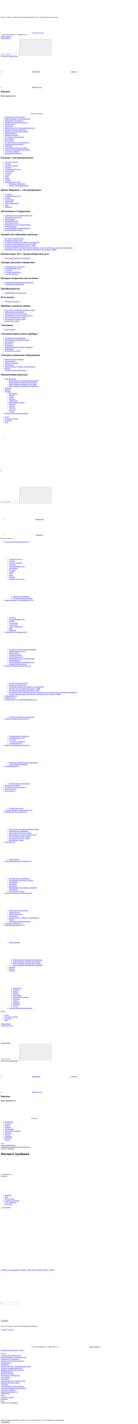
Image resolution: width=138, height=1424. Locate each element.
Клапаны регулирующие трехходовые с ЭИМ (20, 244)
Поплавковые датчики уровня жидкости (19, 315)
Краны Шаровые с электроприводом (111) (19, 600)
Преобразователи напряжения (15, 338)
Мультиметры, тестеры (13, 351)
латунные (8, 167)
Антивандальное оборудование (15, 370)
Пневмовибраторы (11, 221)
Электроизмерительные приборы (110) (18, 861)
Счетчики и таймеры (12, 151)
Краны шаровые (10, 379)
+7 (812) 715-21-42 (37, 33)
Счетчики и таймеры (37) (13, 923)
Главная (3, 1147)
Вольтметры (9, 345)
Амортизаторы (10, 219)
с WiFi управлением (12, 203)
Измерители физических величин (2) (17, 745)
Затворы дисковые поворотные (15, 130)
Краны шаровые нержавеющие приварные (23, 386)
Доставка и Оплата (11, 419)
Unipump (8, 180)
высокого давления (11, 165)
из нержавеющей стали (13, 169)
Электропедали (10, 361)
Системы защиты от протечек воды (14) (18, 810)
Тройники (16, 1002)
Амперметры (9, 349)
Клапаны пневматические (14, 230)
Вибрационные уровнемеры (14, 312)
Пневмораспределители (13, 217)
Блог (6, 422)
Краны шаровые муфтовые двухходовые (23, 382)
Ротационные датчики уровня (15, 319)
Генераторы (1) (10, 698)
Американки (13, 401)
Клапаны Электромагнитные (15, 117)
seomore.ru (14, 1403)
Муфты (11, 397)
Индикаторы (9, 365)
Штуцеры (12, 410)
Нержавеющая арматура (13, 153)
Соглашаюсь (5, 1422)
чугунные (8, 173)
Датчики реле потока (12, 301)
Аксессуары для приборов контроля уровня (20, 310)
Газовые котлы (10, 124)
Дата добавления (10, 1202)
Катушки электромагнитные (19, 185)
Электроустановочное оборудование (17, 150)
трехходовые (9, 201)
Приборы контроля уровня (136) (16, 812)
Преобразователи (11, 133)
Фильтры (8, 388)
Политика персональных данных (12, 1350)
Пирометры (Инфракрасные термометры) (19, 282)
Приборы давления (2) (12, 785)
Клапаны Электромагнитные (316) (17, 542)
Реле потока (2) (10, 791)
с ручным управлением (13, 272)
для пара (8, 164)
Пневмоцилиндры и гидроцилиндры (17, 224)
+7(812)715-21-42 (7, 1026)
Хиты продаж (9, 1199)
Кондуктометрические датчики (15, 317)
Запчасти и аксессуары (13, 182)
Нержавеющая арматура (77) (14, 925)
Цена (6, 1197)
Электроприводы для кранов (15, 266)
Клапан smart (13, 56)
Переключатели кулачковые (14, 359)
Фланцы (8, 390)
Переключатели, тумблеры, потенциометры (20, 366)
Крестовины (13, 393)
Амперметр (5, 1145)
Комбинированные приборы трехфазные (19, 347)
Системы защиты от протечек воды (17, 142)
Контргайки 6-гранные (17, 402)
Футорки (12, 395)
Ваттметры (8, 343)
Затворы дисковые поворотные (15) (17, 719)
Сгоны (11, 411)
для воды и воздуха (11, 162)
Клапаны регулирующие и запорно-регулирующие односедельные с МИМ (30, 249)
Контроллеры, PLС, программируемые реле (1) (21, 699)
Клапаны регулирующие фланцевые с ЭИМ (20, 246)
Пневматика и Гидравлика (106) (16, 632)
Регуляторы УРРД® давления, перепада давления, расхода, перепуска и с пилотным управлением (38, 248)
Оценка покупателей (12, 1200)
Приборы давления (11, 135)
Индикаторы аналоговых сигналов (17, 340)
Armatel (7, 175)
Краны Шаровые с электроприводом (17, 119)
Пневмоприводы (10, 226)
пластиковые (9, 171)
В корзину (5, 1321)
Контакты (8, 420)
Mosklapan (8, 207)
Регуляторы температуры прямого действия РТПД (22, 242)
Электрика (8, 146)
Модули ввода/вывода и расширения (17, 258)
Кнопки (7, 368)
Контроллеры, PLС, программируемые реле (20, 128)
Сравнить (39, 535)
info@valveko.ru (6, 36)
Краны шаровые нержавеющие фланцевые (23, 381)
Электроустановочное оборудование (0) (18, 893)
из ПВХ (7, 198)
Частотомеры (9, 342)
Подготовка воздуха (12, 223)
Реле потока (9, 141)
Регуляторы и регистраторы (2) (15, 787)
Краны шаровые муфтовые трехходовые (23, 384)
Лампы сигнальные (11, 363)
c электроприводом (11, 274)
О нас (7, 417)
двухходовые (9, 200)
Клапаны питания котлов (13, 240)
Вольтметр (12, 1145)
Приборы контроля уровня (14, 144)
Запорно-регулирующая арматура (16, 122)
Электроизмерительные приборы (16, 148)
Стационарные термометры (14, 284)
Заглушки (12, 404)
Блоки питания (10, 329)
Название (8, 1195)
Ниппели (12, 399)
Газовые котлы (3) (11, 696)
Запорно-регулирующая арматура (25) (18, 666)
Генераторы (9, 126)
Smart (7, 176)
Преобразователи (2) (12, 766)
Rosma (7, 178)
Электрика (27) (10, 842)
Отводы (11, 406)
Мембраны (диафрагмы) (17, 184)
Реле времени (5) (10, 789)
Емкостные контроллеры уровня (16, 314)
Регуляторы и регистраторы (14, 137)
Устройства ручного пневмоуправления (18, 215)
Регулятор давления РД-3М (14, 239)
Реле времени (9, 139)
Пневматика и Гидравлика (14, 121)
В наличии (8, 1204)
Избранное (39, 519)
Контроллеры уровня (12, 321)
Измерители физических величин (16, 131)
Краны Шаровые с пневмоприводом (17, 228)
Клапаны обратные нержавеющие (16, 413)
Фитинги (8, 391)
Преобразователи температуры (15, 293)
